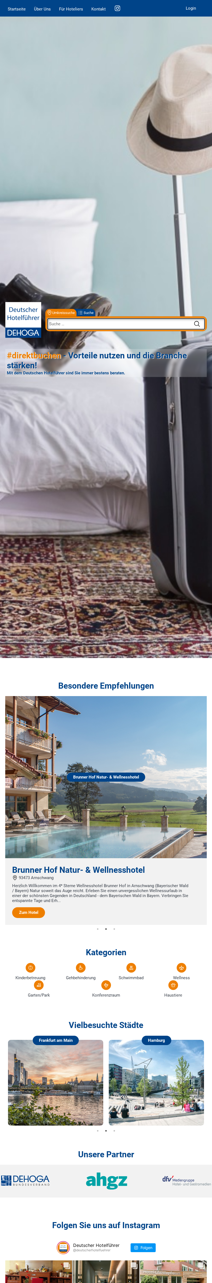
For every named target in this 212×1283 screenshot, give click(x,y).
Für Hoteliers (71, 9)
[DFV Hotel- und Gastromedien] (176, 1181)
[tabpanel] (106, 810)
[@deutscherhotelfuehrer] (63, 1247)
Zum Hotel (28, 912)
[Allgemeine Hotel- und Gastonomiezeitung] (106, 1181)
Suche (89, 312)
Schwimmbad (131, 977)
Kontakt (98, 9)
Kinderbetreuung (30, 977)
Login (191, 8)
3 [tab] (114, 929)
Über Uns (42, 9)
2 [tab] (106, 929)
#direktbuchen (34, 355)
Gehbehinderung (81, 977)
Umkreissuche (63, 312)
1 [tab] (97, 929)
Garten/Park (39, 995)
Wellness (181, 977)
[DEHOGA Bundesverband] (36, 1181)
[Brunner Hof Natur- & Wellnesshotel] (106, 856)
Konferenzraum (106, 995)
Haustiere (173, 995)
